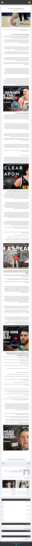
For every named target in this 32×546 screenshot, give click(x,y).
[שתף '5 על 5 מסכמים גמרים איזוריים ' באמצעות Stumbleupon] (11, 459)
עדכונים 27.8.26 (28, 505)
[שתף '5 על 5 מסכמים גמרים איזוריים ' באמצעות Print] (8, 459)
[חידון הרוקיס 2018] (9, 484)
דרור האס (21, 10)
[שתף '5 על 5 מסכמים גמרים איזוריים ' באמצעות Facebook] (23, 459)
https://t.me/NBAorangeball (26, 539)
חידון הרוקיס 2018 (13, 489)
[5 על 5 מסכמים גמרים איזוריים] (16, 20)
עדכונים (28, 499)
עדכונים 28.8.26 (28, 501)
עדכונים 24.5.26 (28, 518)
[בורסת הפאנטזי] (9, 491)
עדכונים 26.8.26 (28, 509)
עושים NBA (22, 30)
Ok (16, 544)
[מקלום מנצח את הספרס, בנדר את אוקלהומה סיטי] (23, 491)
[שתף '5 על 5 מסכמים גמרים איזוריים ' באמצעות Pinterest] (17, 459)
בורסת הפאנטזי (13, 493)
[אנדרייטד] (23, 484)
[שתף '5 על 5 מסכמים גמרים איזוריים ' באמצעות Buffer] (13, 459)
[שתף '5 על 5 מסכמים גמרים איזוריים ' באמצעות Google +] (20, 459)
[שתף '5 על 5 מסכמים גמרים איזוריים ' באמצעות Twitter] (21, 459)
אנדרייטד (28, 489)
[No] (30, 543)
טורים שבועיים (13, 10)
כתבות (10, 10)
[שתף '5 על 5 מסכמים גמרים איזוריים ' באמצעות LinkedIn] (15, 459)
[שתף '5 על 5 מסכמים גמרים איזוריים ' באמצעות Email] (10, 459)
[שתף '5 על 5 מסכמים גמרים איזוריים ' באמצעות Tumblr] (18, 459)
